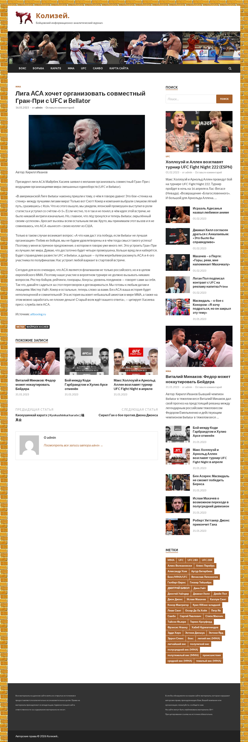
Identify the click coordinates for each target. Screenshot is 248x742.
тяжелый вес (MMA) (208, 660)
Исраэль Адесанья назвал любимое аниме (211, 210)
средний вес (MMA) (180, 660)
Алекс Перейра (205, 565)
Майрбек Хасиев (38, 326)
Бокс (22, 68)
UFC (83, 68)
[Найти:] (199, 99)
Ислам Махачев (196, 599)
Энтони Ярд (216, 632)
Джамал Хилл (201, 593)
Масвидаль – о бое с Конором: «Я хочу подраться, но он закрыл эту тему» (212, 306)
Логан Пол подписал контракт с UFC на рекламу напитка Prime (210, 282)
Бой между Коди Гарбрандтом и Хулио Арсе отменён (86, 384)
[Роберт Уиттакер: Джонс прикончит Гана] (178, 534)
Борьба (38, 68)
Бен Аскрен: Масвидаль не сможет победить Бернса (211, 480)
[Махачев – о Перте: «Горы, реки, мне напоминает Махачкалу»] (178, 269)
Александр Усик (177, 571)
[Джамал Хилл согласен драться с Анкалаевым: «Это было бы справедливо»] (178, 243)
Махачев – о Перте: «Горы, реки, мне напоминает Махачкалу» (211, 260)
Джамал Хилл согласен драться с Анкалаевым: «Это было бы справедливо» (211, 236)
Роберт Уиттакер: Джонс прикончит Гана (211, 522)
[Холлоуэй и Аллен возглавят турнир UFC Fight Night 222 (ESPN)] (199, 153)
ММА (71, 68)
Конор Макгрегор (178, 604)
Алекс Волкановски (180, 565)
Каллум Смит (218, 599)
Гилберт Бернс (177, 582)
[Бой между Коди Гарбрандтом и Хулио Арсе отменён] (87, 376)
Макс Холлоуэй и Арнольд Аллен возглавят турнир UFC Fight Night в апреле (134, 384)
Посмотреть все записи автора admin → (73, 445)
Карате (56, 68)
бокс (191, 638)
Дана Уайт (200, 588)
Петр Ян (216, 610)
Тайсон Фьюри (177, 621)
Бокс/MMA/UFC (177, 576)
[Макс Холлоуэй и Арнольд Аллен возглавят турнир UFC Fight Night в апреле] (136, 376)
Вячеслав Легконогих (204, 576)
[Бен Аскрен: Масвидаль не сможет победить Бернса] (178, 489)
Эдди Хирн (174, 632)
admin (39, 107)
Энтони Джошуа (195, 632)
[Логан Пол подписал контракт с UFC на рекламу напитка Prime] (178, 292)
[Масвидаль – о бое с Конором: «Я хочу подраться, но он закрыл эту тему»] (178, 314)
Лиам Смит (174, 610)
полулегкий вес (199, 643)
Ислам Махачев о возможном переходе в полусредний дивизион (211, 502)
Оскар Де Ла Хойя (196, 610)
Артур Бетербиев (201, 571)
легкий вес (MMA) (209, 638)
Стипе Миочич (214, 616)
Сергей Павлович (190, 616)
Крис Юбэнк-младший (206, 604)
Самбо (98, 68)
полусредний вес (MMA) (183, 649)
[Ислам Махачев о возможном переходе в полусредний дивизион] (178, 512)
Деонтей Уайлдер (178, 593)
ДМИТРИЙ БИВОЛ (178, 588)
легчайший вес (177, 643)
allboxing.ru (38, 314)
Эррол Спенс (176, 638)
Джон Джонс (175, 599)
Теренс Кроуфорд (201, 621)
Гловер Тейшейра (200, 582)
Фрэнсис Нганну (178, 627)
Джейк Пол (220, 593)
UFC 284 (207, 560)
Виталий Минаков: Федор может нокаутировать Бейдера (36, 384)
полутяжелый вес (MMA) (183, 655)
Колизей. (53, 15)
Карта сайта (118, 68)
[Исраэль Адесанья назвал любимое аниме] (178, 222)
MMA (171, 560)
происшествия (212, 655)
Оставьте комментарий (60, 107)
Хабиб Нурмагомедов (205, 627)
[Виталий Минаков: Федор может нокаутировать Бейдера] (38, 376)
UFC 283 (193, 560)
